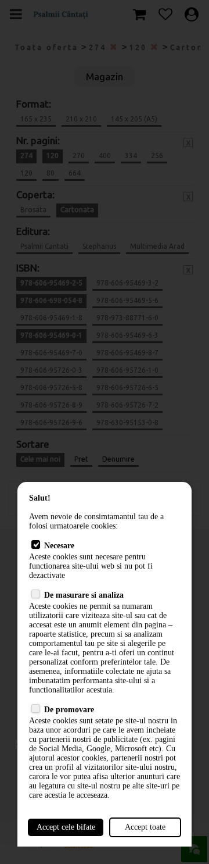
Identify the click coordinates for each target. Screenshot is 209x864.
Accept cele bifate (66, 827)
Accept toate (145, 827)
